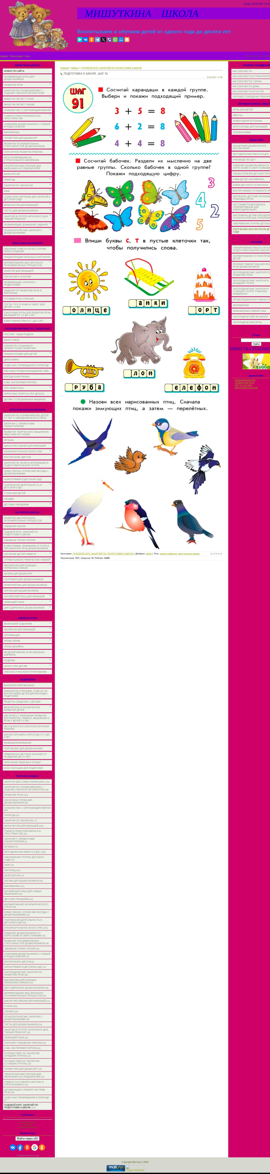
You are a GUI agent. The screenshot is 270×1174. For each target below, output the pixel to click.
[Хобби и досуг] (256, 368)
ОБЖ (7, 865)
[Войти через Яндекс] (27, 1147)
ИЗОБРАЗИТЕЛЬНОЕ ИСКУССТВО (23, 927)
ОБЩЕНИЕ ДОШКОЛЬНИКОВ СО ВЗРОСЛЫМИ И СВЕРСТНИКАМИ (22, 934)
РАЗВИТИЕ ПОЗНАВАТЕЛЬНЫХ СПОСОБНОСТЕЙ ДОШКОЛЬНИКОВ (24, 942)
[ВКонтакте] (85, 39)
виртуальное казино (189, 553)
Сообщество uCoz (244, 382)
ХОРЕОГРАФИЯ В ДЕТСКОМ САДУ (23, 967)
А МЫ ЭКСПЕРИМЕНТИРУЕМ (20, 1048)
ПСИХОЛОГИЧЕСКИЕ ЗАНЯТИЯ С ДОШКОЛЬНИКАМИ (23, 1017)
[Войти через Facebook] (20, 1147)
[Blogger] (127, 39)
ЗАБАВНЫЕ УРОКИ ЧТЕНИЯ (19, 948)
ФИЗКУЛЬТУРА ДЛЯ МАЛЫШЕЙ (21, 826)
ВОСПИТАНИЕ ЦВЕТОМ (17, 961)
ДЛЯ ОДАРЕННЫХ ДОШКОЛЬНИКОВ (24, 988)
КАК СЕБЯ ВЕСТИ (242, 71)
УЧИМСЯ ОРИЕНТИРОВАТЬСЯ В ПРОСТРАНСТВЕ (22, 832)
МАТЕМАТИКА (11, 886)
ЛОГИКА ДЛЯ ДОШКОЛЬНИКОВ (21, 880)
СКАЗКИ (8, 1011)
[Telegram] (97, 39)
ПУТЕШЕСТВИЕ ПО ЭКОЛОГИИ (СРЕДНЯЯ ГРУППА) (21, 1054)
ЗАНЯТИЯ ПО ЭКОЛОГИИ (18, 820)
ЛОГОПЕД (9, 870)
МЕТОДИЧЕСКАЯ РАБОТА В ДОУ (22, 852)
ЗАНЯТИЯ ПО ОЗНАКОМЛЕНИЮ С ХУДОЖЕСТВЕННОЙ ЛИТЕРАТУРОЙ (24, 788)
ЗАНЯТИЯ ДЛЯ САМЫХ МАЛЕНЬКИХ (24, 781)
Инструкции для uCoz (246, 387)
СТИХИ (8, 1006)
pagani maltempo (168, 553)
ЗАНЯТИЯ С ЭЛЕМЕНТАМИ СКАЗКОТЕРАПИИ (19, 840)
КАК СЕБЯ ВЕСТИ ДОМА (245, 86)
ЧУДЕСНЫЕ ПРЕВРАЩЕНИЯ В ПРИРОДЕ (26, 1097)
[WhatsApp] (115, 39)
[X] (103, 39)
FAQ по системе (243, 385)
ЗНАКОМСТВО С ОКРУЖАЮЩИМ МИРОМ (27, 808)
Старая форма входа (27, 1155)
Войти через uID (27, 1138)
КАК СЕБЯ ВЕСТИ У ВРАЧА (247, 81)
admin (149, 553)
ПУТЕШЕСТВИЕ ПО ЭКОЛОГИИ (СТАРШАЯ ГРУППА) (21, 1062)
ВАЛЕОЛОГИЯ (12, 875)
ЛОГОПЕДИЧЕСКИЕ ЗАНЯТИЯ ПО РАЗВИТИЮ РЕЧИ (23, 973)
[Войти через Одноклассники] (42, 1147)
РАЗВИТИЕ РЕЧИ (13, 795)
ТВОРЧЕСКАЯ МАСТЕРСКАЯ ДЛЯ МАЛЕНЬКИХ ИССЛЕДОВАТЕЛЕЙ (22, 1075)
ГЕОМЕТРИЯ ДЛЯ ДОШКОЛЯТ (21, 1069)
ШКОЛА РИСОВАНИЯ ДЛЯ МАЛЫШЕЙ (25, 1001)
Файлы (74, 68)
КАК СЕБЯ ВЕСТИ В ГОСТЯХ (248, 91)
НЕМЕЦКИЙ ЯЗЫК (14, 1037)
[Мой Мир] (121, 39)
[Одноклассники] (91, 39)
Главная (4, 56)
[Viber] (109, 39)
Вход (27, 56)
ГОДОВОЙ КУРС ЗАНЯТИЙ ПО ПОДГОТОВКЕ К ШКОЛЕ (21, 1106)
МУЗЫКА (9, 846)
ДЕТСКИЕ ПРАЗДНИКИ (16, 899)
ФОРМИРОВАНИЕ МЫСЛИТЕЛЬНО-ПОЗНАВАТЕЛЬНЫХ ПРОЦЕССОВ (24, 994)
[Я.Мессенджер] (79, 39)
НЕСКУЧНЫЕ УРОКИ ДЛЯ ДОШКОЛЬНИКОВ (18, 801)
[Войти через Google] (34, 1147)
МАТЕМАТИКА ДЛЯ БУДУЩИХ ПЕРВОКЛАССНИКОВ (20, 981)
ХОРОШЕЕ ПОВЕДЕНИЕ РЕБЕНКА (23, 1042)
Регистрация (16, 56)
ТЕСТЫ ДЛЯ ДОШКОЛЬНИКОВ (21, 1024)
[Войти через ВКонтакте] (13, 1147)
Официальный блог (245, 380)
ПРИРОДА (9, 815)
